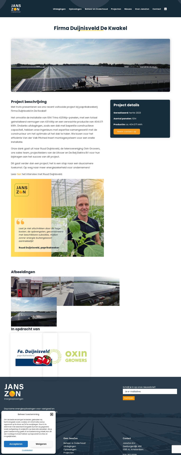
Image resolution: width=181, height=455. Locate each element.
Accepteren (15, 444)
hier (19, 174)
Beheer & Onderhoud (74, 443)
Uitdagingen (69, 446)
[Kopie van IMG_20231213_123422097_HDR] (34, 278)
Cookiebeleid (27, 450)
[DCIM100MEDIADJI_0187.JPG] (97, 278)
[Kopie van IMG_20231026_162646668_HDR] (65, 278)
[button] (51, 414)
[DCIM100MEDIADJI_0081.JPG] (34, 298)
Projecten (68, 452)
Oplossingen (69, 449)
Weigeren (41, 444)
